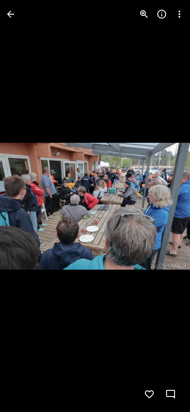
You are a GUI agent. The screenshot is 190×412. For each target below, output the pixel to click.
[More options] (179, 14)
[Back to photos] (10, 14)
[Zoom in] (144, 14)
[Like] (149, 394)
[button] (24, 206)
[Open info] (162, 14)
